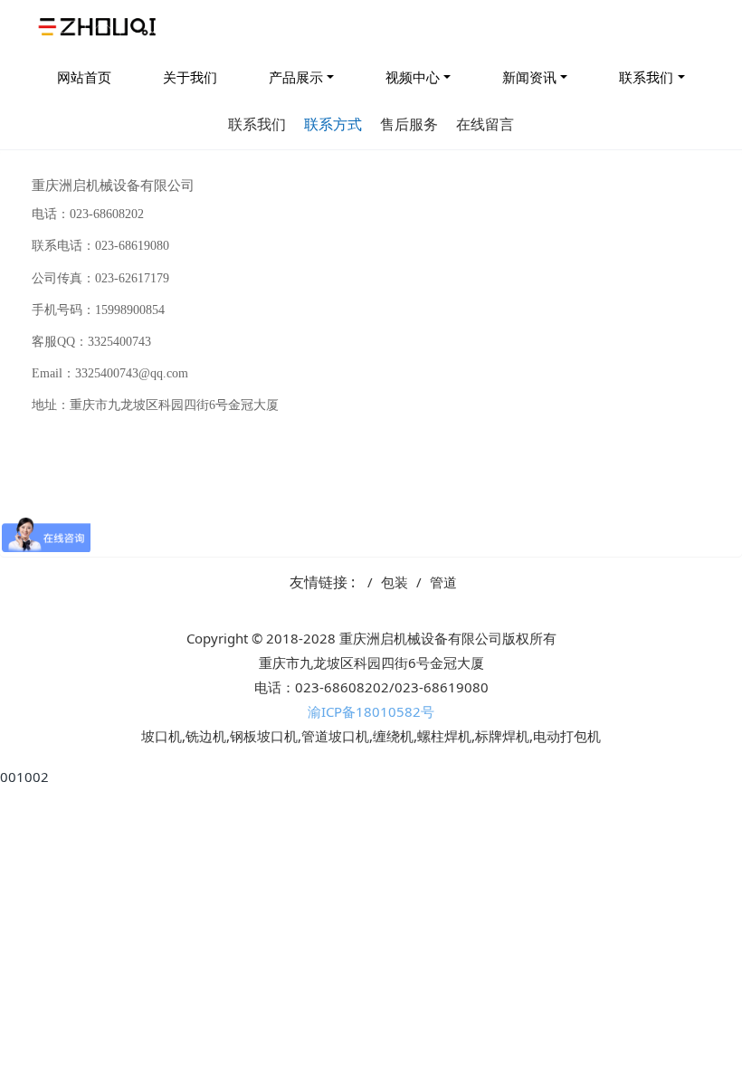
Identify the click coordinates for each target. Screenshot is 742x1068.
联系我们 (646, 77)
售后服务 (409, 124)
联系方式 (333, 124)
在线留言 (485, 124)
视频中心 (412, 77)
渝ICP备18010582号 (371, 711)
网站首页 (84, 77)
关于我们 (190, 77)
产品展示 (296, 77)
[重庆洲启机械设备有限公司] (99, 27)
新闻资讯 (529, 77)
